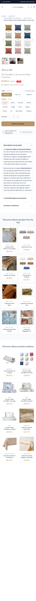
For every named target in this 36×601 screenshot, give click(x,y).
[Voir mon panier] (34, 7)
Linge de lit (11, 16)
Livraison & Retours (11, 205)
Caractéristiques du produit (15, 198)
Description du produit (13, 145)
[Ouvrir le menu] (2, 7)
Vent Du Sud (27, 18)
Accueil (3, 16)
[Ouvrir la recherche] (28, 7)
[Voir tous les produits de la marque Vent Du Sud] (6, 70)
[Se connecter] (31, 7)
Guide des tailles (30, 90)
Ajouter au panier (18, 124)
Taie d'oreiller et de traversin (12, 18)
